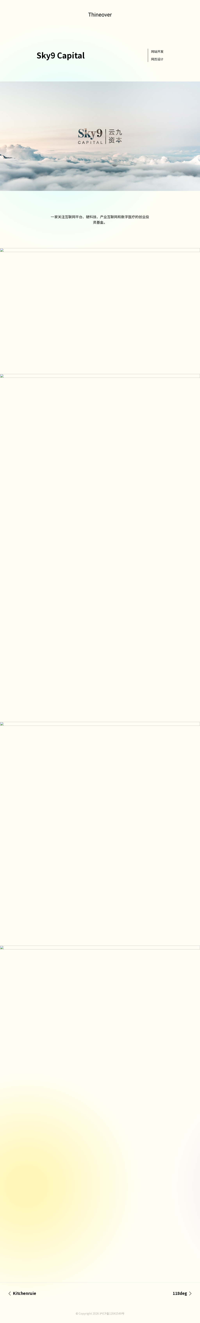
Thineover (100, 14)
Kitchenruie (24, 1293)
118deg (180, 1293)
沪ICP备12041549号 (111, 1313)
